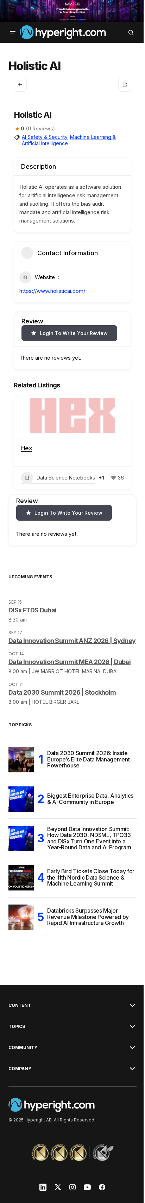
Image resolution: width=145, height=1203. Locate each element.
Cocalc (31, 447)
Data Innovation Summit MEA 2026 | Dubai (69, 679)
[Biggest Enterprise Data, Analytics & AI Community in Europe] (21, 816)
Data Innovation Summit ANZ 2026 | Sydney (60, 655)
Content (19, 1022)
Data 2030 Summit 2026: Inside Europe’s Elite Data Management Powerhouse (88, 776)
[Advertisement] (70, 10)
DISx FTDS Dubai (32, 620)
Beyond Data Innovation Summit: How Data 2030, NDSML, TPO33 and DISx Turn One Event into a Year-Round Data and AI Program (89, 856)
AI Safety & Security (44, 136)
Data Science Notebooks (66, 477)
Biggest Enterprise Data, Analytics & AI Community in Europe (82, 816)
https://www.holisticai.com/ (52, 290)
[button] (12, 31)
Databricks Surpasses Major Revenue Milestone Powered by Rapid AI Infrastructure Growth (88, 934)
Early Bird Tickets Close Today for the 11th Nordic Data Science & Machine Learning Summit (87, 895)
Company (19, 1085)
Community (22, 1064)
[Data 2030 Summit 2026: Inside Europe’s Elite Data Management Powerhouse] (21, 777)
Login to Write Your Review (74, 332)
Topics (16, 1043)
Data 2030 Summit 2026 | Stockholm (62, 710)
